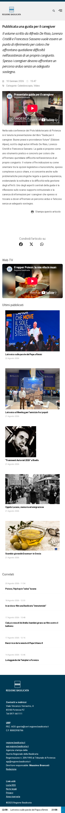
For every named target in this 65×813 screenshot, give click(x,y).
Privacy (9, 792)
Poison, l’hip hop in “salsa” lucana (20, 589)
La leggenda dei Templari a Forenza (22, 660)
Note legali (11, 789)
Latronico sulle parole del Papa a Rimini (23, 354)
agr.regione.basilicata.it (17, 746)
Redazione (11, 769)
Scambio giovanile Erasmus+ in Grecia (23, 553)
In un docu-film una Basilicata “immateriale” (25, 606)
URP (8, 722)
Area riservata (13, 796)
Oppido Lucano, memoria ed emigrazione (24, 507)
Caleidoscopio (25, 85)
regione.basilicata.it (15, 742)
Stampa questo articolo (48, 211)
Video (37, 85)
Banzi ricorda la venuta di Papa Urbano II (24, 643)
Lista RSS (11, 785)
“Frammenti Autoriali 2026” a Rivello (22, 460)
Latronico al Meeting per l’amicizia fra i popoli (26, 412)
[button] (60, 10)
